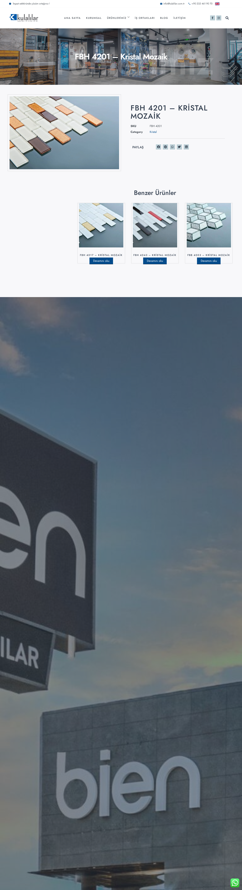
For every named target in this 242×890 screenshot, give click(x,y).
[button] (227, 18)
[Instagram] (218, 17)
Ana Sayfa (72, 18)
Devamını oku (101, 261)
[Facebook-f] (212, 17)
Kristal (153, 132)
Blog (164, 18)
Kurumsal (94, 18)
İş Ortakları (145, 18)
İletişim (179, 18)
